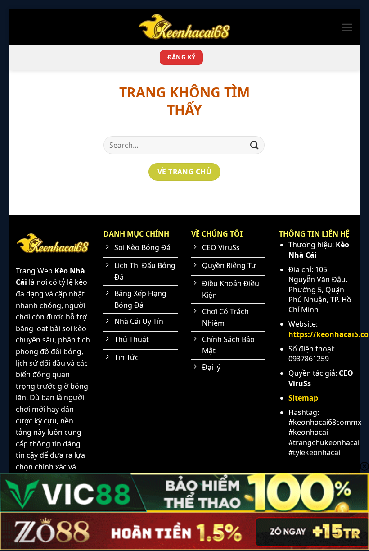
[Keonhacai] (184, 26)
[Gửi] (255, 145)
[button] (347, 27)
